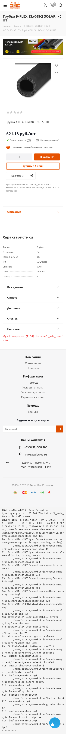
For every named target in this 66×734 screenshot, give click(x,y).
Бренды (33, 411)
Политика (33, 368)
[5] (21, 112)
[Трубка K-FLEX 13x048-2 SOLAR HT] (33, 80)
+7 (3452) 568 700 (35, 447)
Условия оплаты (33, 387)
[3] (15, 112)
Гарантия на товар (33, 397)
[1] (8, 112)
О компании (33, 363)
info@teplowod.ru (36, 454)
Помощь (33, 382)
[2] (11, 112)
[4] (18, 112)
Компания (33, 357)
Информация (33, 376)
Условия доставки (33, 392)
